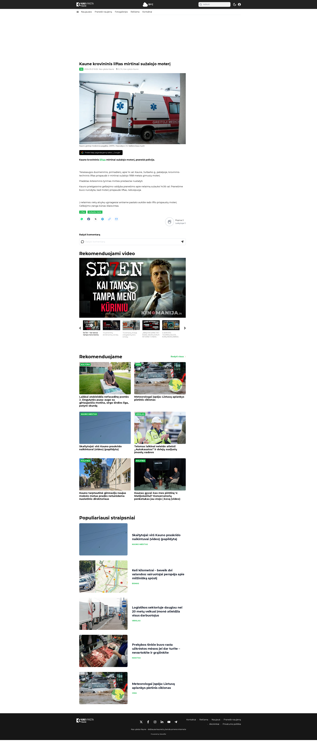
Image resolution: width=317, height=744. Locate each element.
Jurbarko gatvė (95, 212)
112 (81, 69)
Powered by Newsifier (158, 734)
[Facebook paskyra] (148, 721)
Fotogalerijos (121, 12)
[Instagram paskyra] (155, 721)
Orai (138, 364)
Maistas (136, 658)
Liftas (82, 212)
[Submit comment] (182, 242)
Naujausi (216, 719)
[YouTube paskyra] (168, 721)
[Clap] (169, 221)
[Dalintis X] (95, 219)
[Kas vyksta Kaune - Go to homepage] (87, 720)
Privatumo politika (232, 724)
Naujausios (86, 12)
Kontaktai (147, 12)
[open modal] (239, 4)
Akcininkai (214, 724)
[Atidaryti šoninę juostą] (77, 11)
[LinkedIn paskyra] (161, 721)
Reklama (135, 12)
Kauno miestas (89, 414)
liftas (103, 159)
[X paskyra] (141, 721)
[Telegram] (102, 219)
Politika (85, 461)
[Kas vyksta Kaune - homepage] (87, 4)
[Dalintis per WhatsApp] (81, 219)
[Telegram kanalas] (175, 721)
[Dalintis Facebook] (88, 219)
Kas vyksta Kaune (106, 69)
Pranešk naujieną (103, 12)
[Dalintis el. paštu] (116, 219)
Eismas (135, 583)
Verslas (140, 414)
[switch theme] (234, 4)
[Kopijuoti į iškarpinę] (109, 219)
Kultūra (85, 364)
